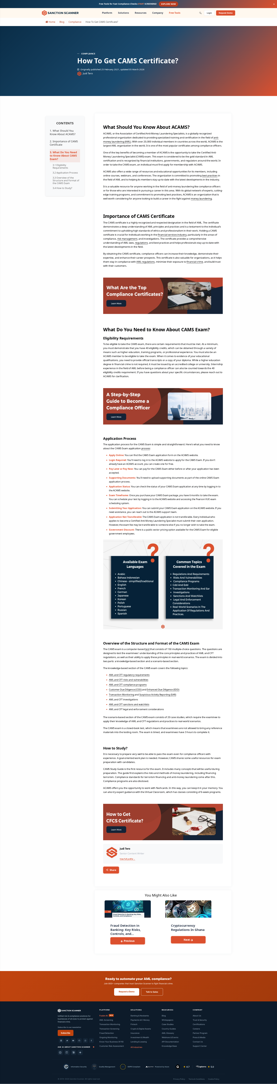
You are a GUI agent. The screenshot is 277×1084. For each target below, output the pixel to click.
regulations (141, 242)
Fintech (134, 1024)
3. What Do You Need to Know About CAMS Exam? (63, 156)
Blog (61, 21)
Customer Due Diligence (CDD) (125, 689)
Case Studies (168, 1024)
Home (51, 21)
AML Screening (106, 1020)
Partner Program (200, 1033)
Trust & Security (200, 1020)
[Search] (200, 13)
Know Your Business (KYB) (111, 1042)
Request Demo (226, 13)
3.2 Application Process (65, 172)
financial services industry (172, 234)
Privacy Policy (179, 1079)
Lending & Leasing (139, 1042)
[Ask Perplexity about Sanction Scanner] (67, 1052)
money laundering (201, 198)
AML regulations (145, 261)
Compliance (75, 21)
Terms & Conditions (197, 1079)
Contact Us (198, 1042)
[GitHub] (79, 1040)
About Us (197, 1015)
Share (112, 870)
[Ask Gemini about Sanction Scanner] (80, 1052)
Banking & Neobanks (140, 1015)
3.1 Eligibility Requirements (60, 166)
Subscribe (65, 1033)
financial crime (195, 261)
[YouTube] (73, 1040)
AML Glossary (168, 1033)
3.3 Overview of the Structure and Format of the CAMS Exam (66, 180)
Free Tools (174, 12)
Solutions (123, 12)
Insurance (135, 1033)
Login (209, 13)
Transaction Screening (109, 1029)
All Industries (136, 1047)
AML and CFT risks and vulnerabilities (128, 679)
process (145, 448)
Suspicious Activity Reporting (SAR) (157, 694)
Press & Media (199, 1037)
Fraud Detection (106, 1033)
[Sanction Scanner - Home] (60, 12)
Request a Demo (127, 991)
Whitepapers (167, 1020)
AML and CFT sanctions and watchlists (129, 704)
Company (157, 12)
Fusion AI (106, 1015)
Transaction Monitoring (121, 694)
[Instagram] (85, 1040)
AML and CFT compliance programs (128, 684)
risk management (127, 238)
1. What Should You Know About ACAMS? (62, 132)
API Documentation (170, 1042)
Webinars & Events (170, 1037)
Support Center (200, 1046)
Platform (107, 12)
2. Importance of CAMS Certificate (64, 143)
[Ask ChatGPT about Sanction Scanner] (60, 1052)
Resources (140, 12)
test (147, 649)
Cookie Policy (213, 1079)
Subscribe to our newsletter (69, 1027)
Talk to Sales (152, 992)
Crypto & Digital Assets (141, 1029)
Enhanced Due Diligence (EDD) (163, 689)
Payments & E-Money (140, 1020)
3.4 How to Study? (62, 188)
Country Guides (169, 1029)
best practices (209, 175)
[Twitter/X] (67, 1040)
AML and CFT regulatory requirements (129, 674)
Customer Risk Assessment (111, 1046)
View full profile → (127, 859)
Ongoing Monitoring (108, 1037)
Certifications (199, 1024)
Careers (196, 1029)
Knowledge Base (169, 1046)
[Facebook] (91, 1040)
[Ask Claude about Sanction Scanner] (73, 1052)
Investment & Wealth (140, 1037)
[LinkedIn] (61, 1040)
